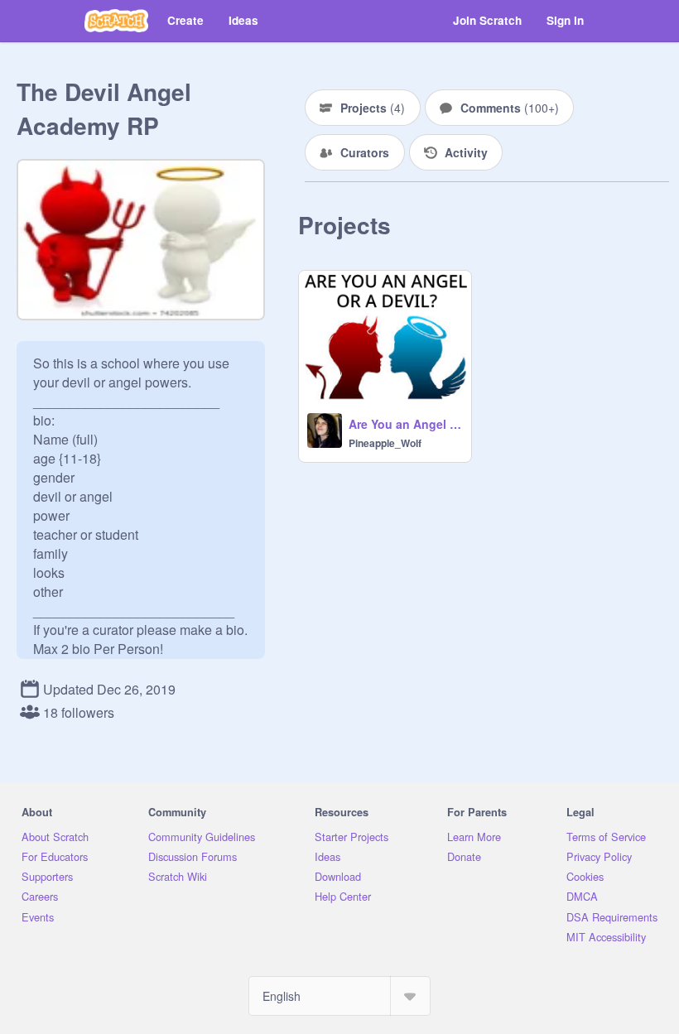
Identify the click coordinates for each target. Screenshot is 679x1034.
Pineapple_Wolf (385, 442)
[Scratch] (116, 20)
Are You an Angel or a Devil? (405, 424)
